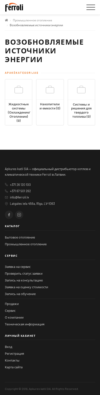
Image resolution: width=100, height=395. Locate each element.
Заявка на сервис (18, 267)
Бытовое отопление (20, 237)
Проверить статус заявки (23, 273)
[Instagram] (19, 215)
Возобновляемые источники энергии (36, 25)
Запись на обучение (20, 294)
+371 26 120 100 (20, 185)
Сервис (10, 311)
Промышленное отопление (32, 20)
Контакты (12, 360)
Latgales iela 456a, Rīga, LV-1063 (32, 204)
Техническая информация (24, 324)
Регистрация (14, 353)
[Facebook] (9, 215)
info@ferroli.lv (19, 197)
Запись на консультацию (24, 280)
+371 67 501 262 (20, 191)
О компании (14, 317)
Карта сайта (14, 367)
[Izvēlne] (90, 7)
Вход (8, 347)
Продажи (12, 304)
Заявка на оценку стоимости (26, 287)
